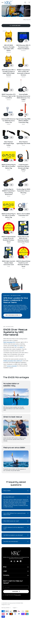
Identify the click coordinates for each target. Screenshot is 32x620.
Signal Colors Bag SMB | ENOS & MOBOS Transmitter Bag (23, 120)
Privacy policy (18, 595)
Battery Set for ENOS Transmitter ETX (23, 214)
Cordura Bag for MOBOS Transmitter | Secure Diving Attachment (8, 191)
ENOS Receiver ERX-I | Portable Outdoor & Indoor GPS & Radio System (8, 72)
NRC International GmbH (10, 603)
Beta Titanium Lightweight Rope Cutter (8, 143)
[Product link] (9, 37)
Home (15, 7)
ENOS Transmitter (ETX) (9, 342)
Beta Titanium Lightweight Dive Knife (23, 142)
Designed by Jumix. (6, 604)
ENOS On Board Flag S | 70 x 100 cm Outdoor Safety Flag (9, 215)
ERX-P (21, 347)
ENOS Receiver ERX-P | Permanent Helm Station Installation (23, 47)
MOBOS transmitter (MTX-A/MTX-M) (12, 360)
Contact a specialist (12, 366)
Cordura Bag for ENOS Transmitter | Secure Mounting (23, 190)
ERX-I (16, 345)
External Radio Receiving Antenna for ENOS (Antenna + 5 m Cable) (23, 97)
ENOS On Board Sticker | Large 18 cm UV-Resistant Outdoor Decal (9, 239)
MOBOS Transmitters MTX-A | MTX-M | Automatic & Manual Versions (23, 72)
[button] (2, 2)
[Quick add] (20, 40)
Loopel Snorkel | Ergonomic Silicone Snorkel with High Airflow (23, 167)
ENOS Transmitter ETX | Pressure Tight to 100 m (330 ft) (9, 96)
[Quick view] (8, 40)
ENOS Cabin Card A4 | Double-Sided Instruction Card (8, 262)
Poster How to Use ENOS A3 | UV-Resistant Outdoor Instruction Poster (23, 239)
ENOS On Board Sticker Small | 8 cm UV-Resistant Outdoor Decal (23, 263)
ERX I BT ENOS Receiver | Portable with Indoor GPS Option (8, 47)
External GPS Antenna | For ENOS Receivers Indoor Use (9, 120)
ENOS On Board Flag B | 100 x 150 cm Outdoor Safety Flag (9, 166)
